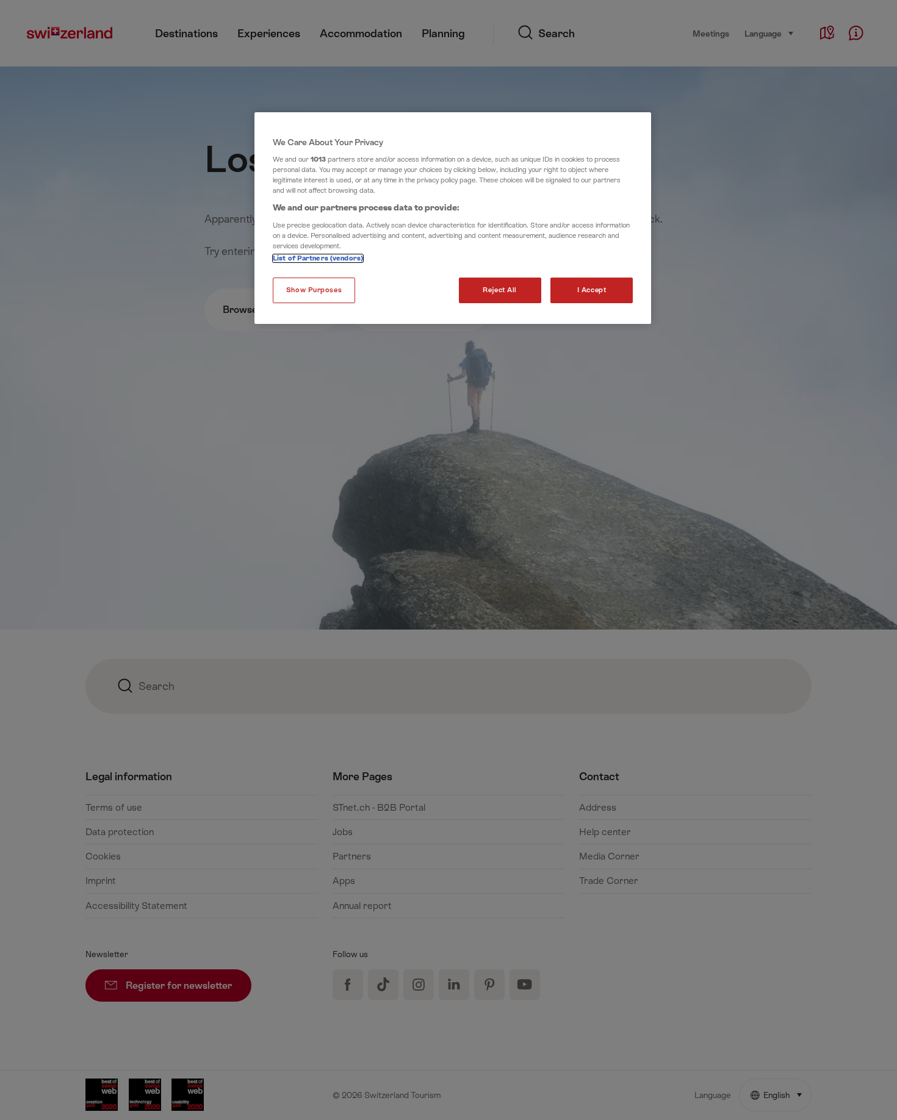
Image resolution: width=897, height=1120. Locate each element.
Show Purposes (314, 290)
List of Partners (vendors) (318, 258)
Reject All (500, 290)
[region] (452, 218)
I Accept (592, 290)
